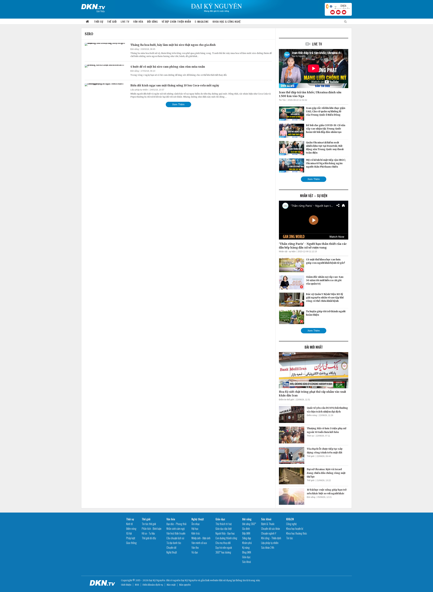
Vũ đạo (194, 552)
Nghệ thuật (171, 552)
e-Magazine (202, 21)
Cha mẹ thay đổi (223, 543)
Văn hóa (138, 21)
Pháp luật (130, 538)
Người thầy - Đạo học (225, 533)
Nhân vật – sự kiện (313, 195)
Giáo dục (220, 519)
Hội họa (194, 529)
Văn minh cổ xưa (199, 543)
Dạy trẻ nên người (223, 548)
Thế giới (112, 21)
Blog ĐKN (246, 552)
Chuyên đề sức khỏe (270, 529)
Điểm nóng (312, 415)
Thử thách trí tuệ (223, 524)
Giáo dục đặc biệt (223, 529)
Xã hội (129, 533)
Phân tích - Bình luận (151, 529)
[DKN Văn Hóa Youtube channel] (344, 12)
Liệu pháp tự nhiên (139, 90)
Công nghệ (291, 524)
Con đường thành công (226, 538)
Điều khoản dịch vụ (153, 584)
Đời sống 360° (249, 524)
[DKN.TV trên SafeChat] (327, 6)
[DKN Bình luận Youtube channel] (338, 12)
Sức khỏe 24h (267, 548)
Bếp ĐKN (246, 533)
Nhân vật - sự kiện (287, 251)
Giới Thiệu (100, 11)
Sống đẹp (246, 538)
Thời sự (98, 21)
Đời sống (152, 21)
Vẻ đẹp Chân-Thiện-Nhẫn (176, 21)
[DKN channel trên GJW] (342, 6)
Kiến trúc (195, 533)
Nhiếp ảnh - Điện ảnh (200, 538)
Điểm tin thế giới (286, 399)
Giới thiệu (126, 584)
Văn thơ (195, 548)
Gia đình (246, 529)
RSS (137, 584)
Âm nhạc (195, 524)
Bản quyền (185, 584)
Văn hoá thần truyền (175, 533)
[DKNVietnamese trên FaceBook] (331, 6)
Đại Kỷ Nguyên (189, 580)
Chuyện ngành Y (268, 533)
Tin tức (289, 538)
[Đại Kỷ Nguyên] (93, 6)
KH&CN (290, 519)
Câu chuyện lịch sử (175, 538)
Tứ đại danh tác (173, 543)
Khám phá (247, 543)
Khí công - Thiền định (271, 538)
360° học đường (223, 552)
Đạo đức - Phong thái (176, 524)
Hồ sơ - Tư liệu (148, 533)
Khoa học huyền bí (294, 529)
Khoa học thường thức (296, 533)
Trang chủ (87, 22)
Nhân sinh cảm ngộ (175, 529)
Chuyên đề (171, 548)
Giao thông (131, 543)
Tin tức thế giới (149, 524)
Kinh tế (129, 524)
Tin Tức (282, 100)
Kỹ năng (246, 548)
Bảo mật (171, 584)
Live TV (125, 21)
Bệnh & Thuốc (268, 524)
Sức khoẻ (246, 562)
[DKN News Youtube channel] (332, 12)
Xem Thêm (178, 104)
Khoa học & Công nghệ (226, 21)
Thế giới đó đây (149, 538)
